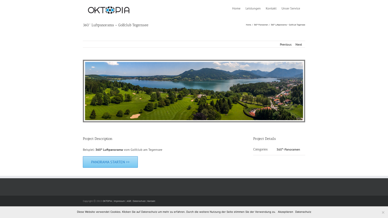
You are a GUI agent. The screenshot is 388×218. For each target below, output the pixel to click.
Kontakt (151, 200)
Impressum (119, 200)
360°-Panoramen (288, 149)
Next (298, 44)
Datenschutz (139, 200)
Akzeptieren (285, 211)
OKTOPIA (107, 200)
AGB (129, 200)
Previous (286, 44)
